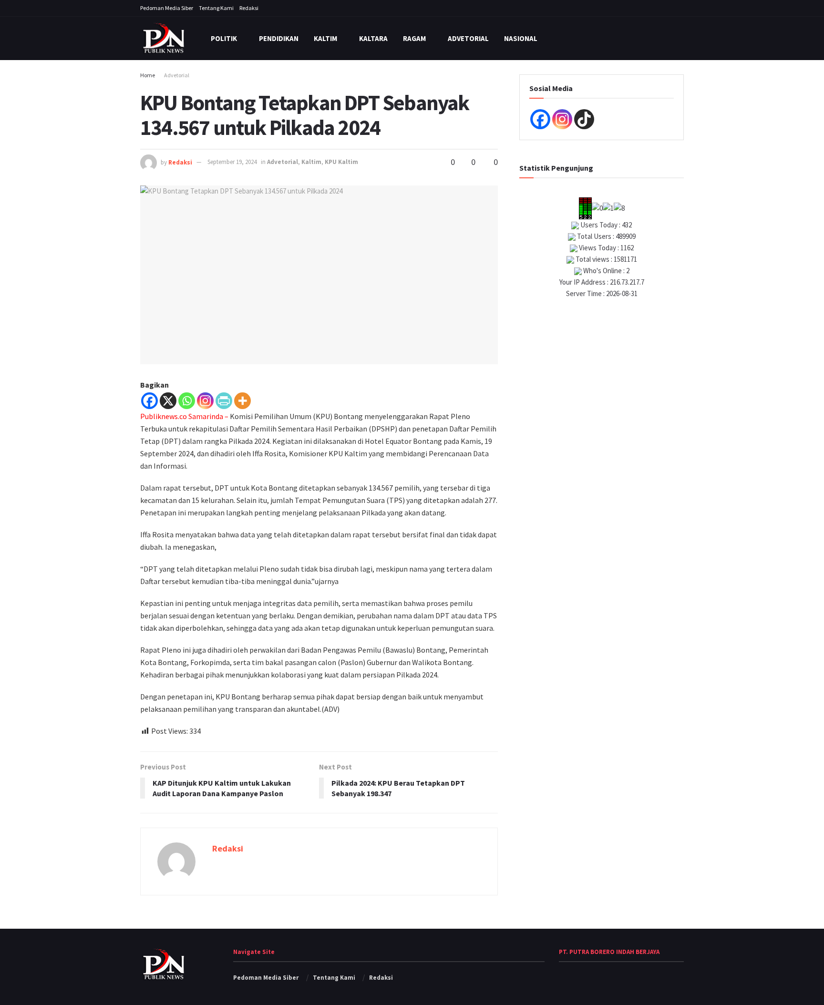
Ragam (414, 38)
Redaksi (248, 7)
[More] (242, 400)
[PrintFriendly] (224, 400)
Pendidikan (279, 38)
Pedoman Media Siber (166, 7)
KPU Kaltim (341, 162)
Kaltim (325, 38)
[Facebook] (149, 400)
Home (147, 75)
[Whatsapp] (186, 400)
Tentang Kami (216, 7)
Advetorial (468, 38)
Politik (224, 38)
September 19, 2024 (232, 162)
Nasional (520, 38)
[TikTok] (584, 119)
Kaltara (373, 38)
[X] (168, 400)
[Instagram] (205, 400)
